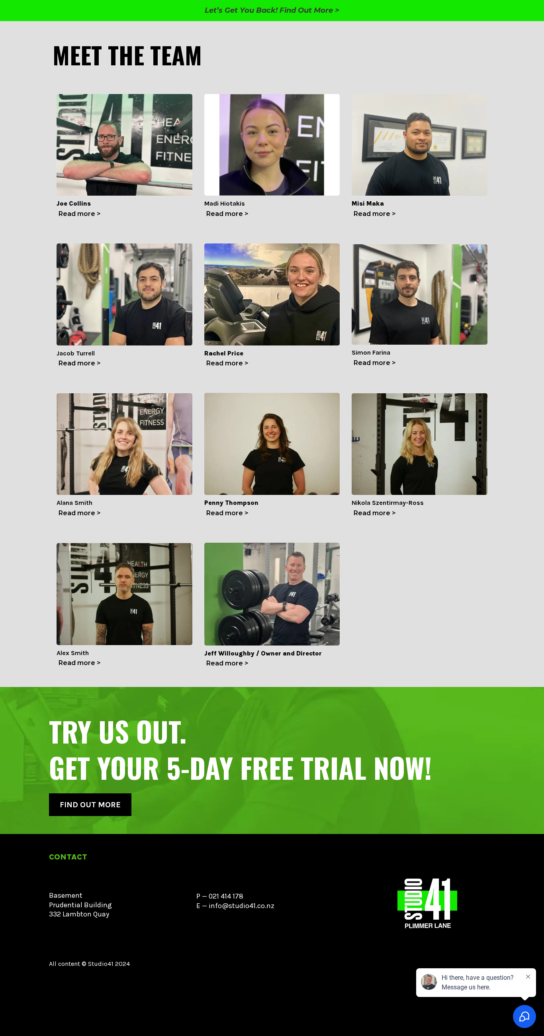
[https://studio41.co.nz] (427, 905)
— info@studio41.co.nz (238, 905)
